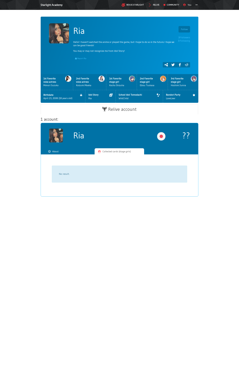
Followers (184, 37)
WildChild (130, 96)
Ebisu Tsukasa (147, 82)
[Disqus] (119, 244)
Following (184, 40)
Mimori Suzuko (51, 82)
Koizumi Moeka (83, 82)
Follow (184, 29)
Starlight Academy (52, 5)
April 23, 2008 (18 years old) (57, 96)
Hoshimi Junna (178, 82)
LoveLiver (173, 96)
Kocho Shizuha (116, 82)
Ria (93, 96)
